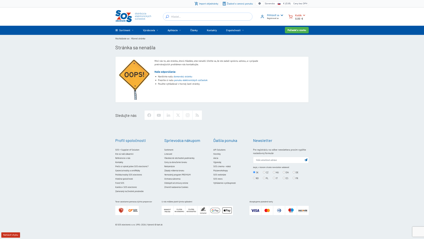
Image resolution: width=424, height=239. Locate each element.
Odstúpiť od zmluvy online (176, 183)
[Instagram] (187, 115)
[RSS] (197, 115)
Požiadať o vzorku (297, 30)
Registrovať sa (273, 18)
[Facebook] (149, 115)
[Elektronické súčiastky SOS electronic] (133, 16)
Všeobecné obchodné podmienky (179, 158)
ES (286, 178)
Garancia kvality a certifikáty (127, 170)
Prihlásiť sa (273, 15)
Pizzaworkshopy (220, 170)
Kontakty (119, 162)
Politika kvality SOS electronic (128, 174)
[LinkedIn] (168, 115)
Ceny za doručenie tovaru (175, 162)
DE (296, 172)
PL (266, 178)
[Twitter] (178, 115)
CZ (266, 172)
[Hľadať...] (167, 17)
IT (276, 178)
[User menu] (281, 15)
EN (287, 172)
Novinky (217, 154)
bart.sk (159, 224)
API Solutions (219, 149)
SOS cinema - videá (222, 166)
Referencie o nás (122, 158)
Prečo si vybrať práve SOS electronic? (132, 166)
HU (277, 172)
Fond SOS (119, 183)
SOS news (217, 178)
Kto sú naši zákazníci (124, 154)
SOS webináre (219, 174)
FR (296, 178)
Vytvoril (150, 224)
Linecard (168, 154)
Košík (298, 15)
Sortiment (168, 149)
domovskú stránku (183, 76)
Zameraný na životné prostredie (129, 191)
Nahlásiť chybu (10, 234)
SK (257, 172)
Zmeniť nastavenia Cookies (176, 187)
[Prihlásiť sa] (262, 17)
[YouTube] (158, 115)
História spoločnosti (124, 178)
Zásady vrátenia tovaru (174, 170)
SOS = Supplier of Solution (127, 149)
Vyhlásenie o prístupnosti (224, 183)
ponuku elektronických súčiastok (191, 80)
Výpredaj (217, 162)
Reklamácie (169, 166)
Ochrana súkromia (172, 178)
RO (257, 178)
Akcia (215, 158)
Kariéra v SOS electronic (126, 187)
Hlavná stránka (138, 38)
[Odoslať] (306, 159)
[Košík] (290, 16)
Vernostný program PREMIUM (177, 174)
